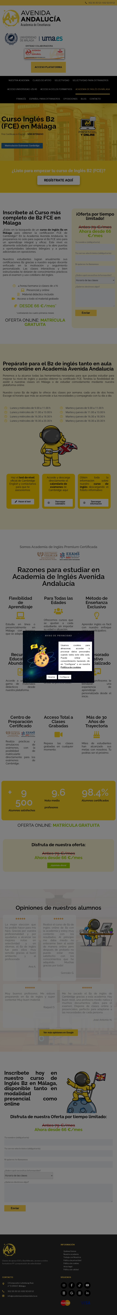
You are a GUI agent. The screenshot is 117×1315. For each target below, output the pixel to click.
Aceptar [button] (51, 677)
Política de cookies (71, 667)
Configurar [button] (64, 677)
